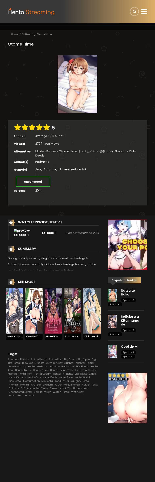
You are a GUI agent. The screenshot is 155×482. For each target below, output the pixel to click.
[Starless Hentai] (72, 311)
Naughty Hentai (80, 381)
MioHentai (47, 381)
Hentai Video (88, 373)
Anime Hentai (39, 359)
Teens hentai (58, 388)
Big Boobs (70, 359)
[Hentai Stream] (31, 11)
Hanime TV (68, 366)
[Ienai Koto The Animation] (14, 311)
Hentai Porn (25, 373)
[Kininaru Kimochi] (92, 311)
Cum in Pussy (54, 363)
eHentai (80, 363)
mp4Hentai (62, 381)
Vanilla (38, 392)
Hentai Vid (72, 373)
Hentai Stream (42, 373)
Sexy (95, 384)
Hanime (55, 366)
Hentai (85, 366)
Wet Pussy (77, 392)
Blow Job (27, 363)
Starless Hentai (75, 336)
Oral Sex (36, 384)
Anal (38, 169)
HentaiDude (50, 377)
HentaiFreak (66, 377)
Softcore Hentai (30, 388)
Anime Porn (56, 359)
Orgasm (48, 384)
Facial (90, 363)
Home (14, 34)
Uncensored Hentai (72, 169)
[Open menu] (144, 11)
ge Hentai (30, 366)
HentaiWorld (82, 377)
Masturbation (31, 381)
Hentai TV (59, 373)
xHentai (29, 395)
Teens (44, 388)
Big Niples (84, 359)
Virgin (47, 392)
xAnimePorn (16, 395)
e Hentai (69, 363)
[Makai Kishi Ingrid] (53, 311)
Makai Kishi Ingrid (57, 336)
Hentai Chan (41, 370)
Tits (69, 388)
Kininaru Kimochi (95, 336)
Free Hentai (15, 366)
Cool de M (129, 346)
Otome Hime (44, 34)
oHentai (24, 384)
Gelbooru (42, 366)
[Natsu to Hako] (112, 295)
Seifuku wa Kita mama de (130, 320)
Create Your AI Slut (38, 336)
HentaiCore (34, 377)
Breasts (39, 363)
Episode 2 (128, 300)
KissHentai (15, 381)
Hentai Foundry (59, 370)
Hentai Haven (78, 370)
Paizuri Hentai (72, 384)
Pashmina (42, 162)
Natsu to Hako (128, 292)
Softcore (50, 169)
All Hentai (27, 34)
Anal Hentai (22, 359)
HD (78, 366)
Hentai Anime (23, 370)
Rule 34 (86, 384)
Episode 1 (115, 304)
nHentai (13, 384)
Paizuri (58, 384)
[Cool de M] (112, 351)
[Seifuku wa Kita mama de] (112, 321)
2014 (38, 191)
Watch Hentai (61, 392)
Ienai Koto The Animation (23, 336)
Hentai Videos (17, 377)
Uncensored (33, 182)
